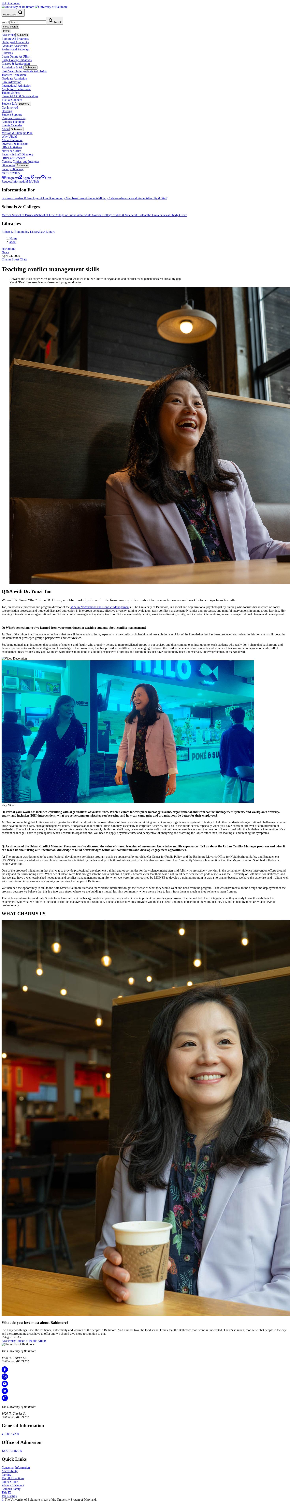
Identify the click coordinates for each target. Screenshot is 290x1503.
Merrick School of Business (19, 215)
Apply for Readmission (16, 89)
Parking (6, 1474)
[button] (145, 733)
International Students (134, 198)
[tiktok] (5, 1400)
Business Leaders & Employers (21, 198)
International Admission (16, 85)
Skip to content (11, 3)
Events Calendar (12, 125)
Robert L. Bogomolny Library (20, 231)
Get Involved (10, 107)
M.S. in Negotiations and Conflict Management (99, 607)
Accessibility (10, 1471)
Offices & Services (13, 158)
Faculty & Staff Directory (17, 154)
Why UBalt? (9, 136)
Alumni (45, 198)
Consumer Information (16, 1467)
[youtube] (5, 1386)
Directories (8, 165)
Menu (6, 30)
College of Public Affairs (70, 215)
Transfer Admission (14, 75)
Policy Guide (10, 1481)
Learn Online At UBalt (16, 56)
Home (13, 238)
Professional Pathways (16, 49)
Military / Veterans (109, 198)
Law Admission (11, 82)
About (5, 129)
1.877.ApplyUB (12, 1450)
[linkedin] (5, 1393)
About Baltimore (12, 140)
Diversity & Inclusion (15, 143)
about (12, 242)
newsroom (8, 248)
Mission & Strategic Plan (17, 133)
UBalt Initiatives (12, 147)
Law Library (47, 231)
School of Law (45, 215)
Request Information (14, 181)
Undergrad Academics (15, 42)
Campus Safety (11, 1489)
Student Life (9, 103)
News (5, 252)
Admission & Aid (12, 67)
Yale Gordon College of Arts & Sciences (111, 215)
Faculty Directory (12, 169)
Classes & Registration (16, 63)
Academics (8, 34)
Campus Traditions (13, 121)
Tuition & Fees (11, 92)
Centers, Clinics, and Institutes (20, 161)
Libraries (7, 53)
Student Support (12, 114)
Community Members (63, 198)
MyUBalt (33, 181)
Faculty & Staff (157, 198)
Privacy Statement (13, 1485)
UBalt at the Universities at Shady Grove (161, 215)
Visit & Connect (12, 99)
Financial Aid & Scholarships (20, 96)
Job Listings (9, 1496)
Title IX (6, 1492)
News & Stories (11, 150)
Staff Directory (11, 172)
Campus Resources (13, 118)
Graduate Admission (14, 78)
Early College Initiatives (17, 60)
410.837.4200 (10, 1434)
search (5, 22)
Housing (7, 111)
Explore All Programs (15, 38)
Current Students (87, 198)
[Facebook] (5, 1371)
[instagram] (5, 1378)
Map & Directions (13, 1478)
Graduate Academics (14, 45)
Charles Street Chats (14, 259)
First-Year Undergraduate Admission (24, 71)
